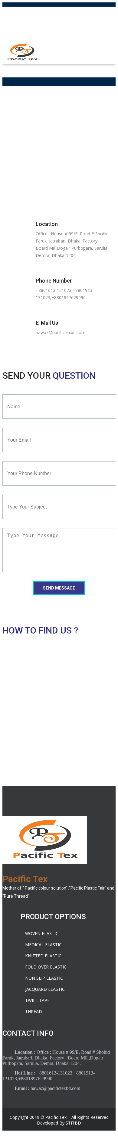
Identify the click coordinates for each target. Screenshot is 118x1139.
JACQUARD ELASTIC (45, 989)
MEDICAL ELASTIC (43, 944)
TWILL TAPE (37, 1000)
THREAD (33, 1011)
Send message (59, 588)
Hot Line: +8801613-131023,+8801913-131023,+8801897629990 (59, 12)
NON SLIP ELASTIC (44, 978)
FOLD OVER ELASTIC (46, 967)
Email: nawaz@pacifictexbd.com (59, 24)
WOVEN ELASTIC (41, 933)
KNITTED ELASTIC (43, 956)
